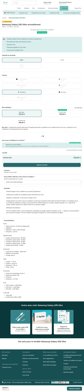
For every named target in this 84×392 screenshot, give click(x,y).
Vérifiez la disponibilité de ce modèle (13, 179)
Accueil (4, 18)
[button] (6, 188)
